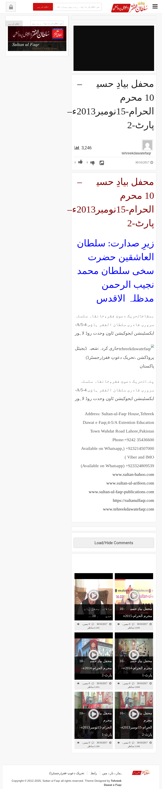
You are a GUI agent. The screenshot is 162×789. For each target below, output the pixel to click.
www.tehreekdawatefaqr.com (128, 509)
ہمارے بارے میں (112, 773)
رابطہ (93, 773)
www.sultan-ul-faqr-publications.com (121, 491)
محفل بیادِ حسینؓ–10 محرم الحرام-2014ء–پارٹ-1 (136, 668)
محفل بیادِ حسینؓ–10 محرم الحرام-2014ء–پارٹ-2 (95, 668)
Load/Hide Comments (113, 542)
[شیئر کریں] (102, 163)
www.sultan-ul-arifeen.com (130, 483)
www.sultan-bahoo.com (133, 474)
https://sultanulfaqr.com (133, 500)
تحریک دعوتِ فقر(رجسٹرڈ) (66, 773)
